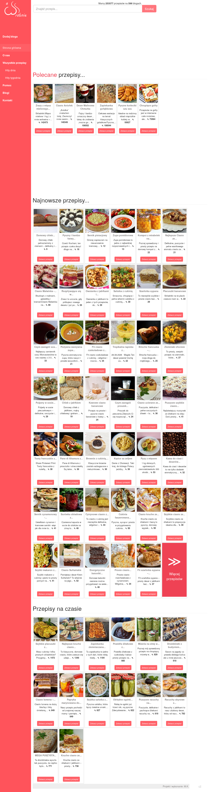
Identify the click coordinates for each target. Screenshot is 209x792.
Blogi (6, 93)
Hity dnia (9, 70)
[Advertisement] (120, 38)
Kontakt (7, 100)
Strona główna (12, 48)
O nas (6, 55)
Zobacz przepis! (43, 130)
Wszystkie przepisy (14, 63)
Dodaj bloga (10, 36)
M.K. (186, 786)
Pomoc (7, 85)
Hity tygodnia (11, 78)
